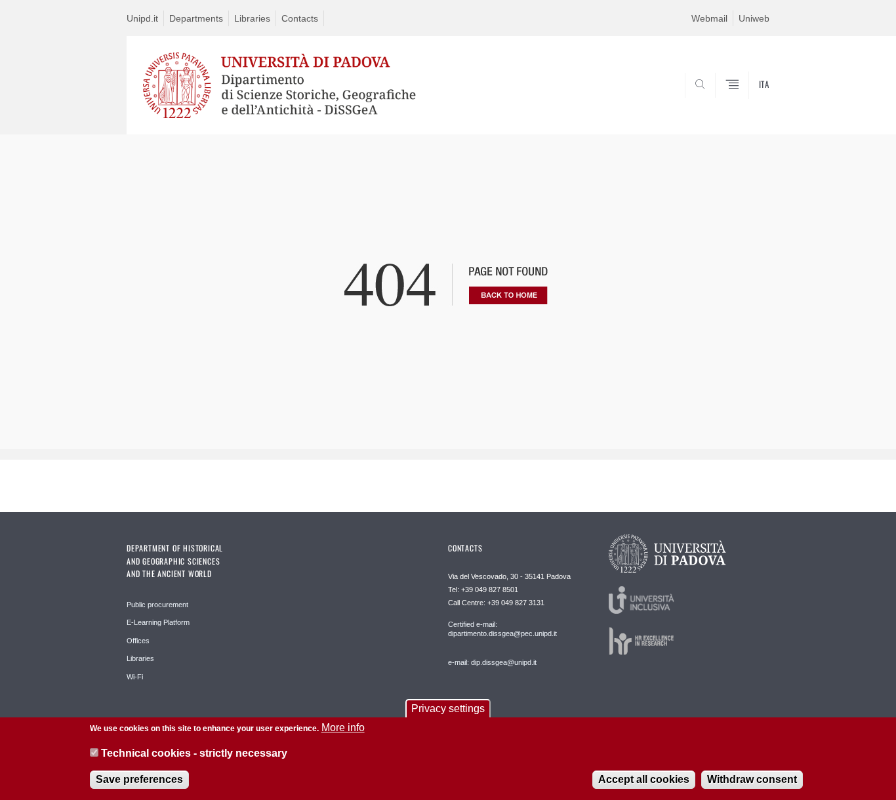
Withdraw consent (752, 780)
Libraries (252, 18)
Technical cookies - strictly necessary (194, 753)
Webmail (709, 18)
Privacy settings (448, 708)
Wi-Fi (135, 677)
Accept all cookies (643, 780)
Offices (138, 641)
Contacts (299, 18)
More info (343, 727)
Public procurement (157, 605)
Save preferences (139, 780)
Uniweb (754, 18)
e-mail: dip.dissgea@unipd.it (492, 662)
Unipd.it (142, 18)
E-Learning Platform (158, 622)
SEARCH (746, 103)
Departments (196, 18)
